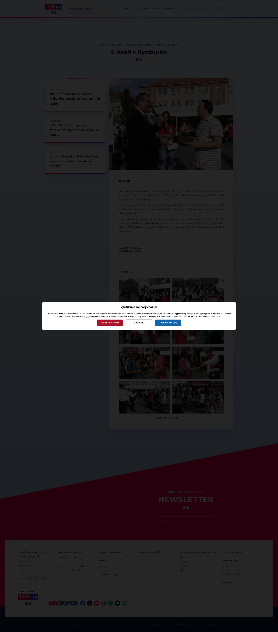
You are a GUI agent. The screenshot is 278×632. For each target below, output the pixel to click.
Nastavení (139, 323)
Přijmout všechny (168, 323)
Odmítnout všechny (109, 323)
